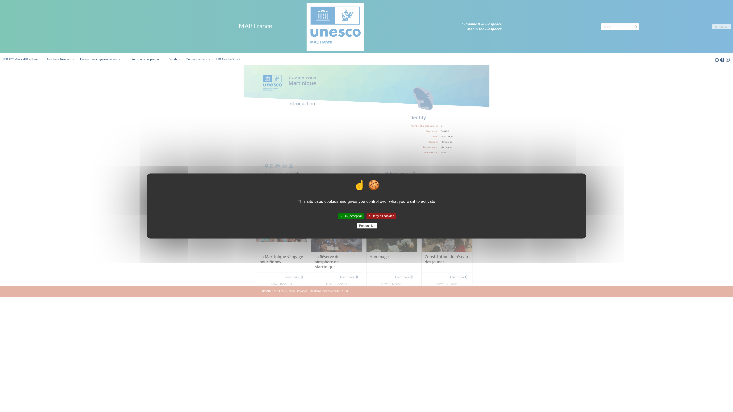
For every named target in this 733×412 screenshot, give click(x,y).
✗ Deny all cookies (381, 216)
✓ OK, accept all (351, 216)
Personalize (367, 225)
